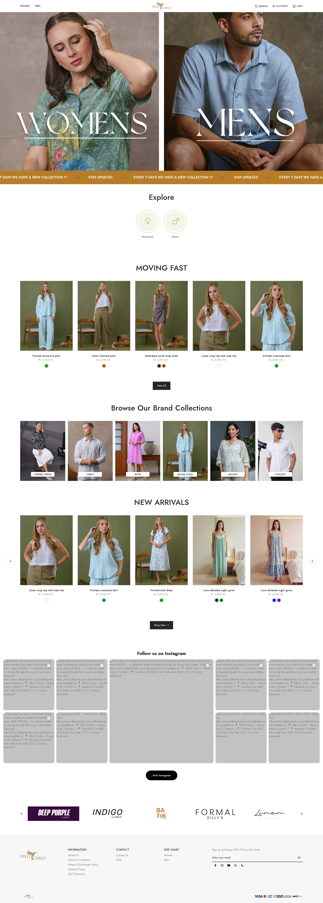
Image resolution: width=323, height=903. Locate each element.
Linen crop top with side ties (219, 356)
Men (166, 860)
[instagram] (222, 865)
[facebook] (215, 865)
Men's (175, 237)
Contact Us (122, 855)
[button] (312, 561)
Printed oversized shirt (276, 356)
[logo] (161, 6)
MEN (37, 6)
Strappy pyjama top (277, 590)
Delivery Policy (76, 869)
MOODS (232, 474)
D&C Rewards (76, 874)
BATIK (138, 474)
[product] (32, 352)
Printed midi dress (46, 590)
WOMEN (25, 6)
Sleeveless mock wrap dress (161, 356)
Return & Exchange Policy (83, 865)
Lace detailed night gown (104, 590)
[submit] (299, 857)
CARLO (90, 474)
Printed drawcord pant (46, 356)
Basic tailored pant (104, 356)
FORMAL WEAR (42, 474)
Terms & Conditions (79, 860)
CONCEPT (280, 474)
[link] (79, 91)
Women (168, 855)
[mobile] (242, 865)
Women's (148, 237)
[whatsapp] (235, 865)
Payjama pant (219, 590)
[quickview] (41, 352)
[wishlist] (51, 352)
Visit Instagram (162, 775)
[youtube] (228, 865)
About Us (73, 855)
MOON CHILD (185, 474)
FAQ (118, 860)
